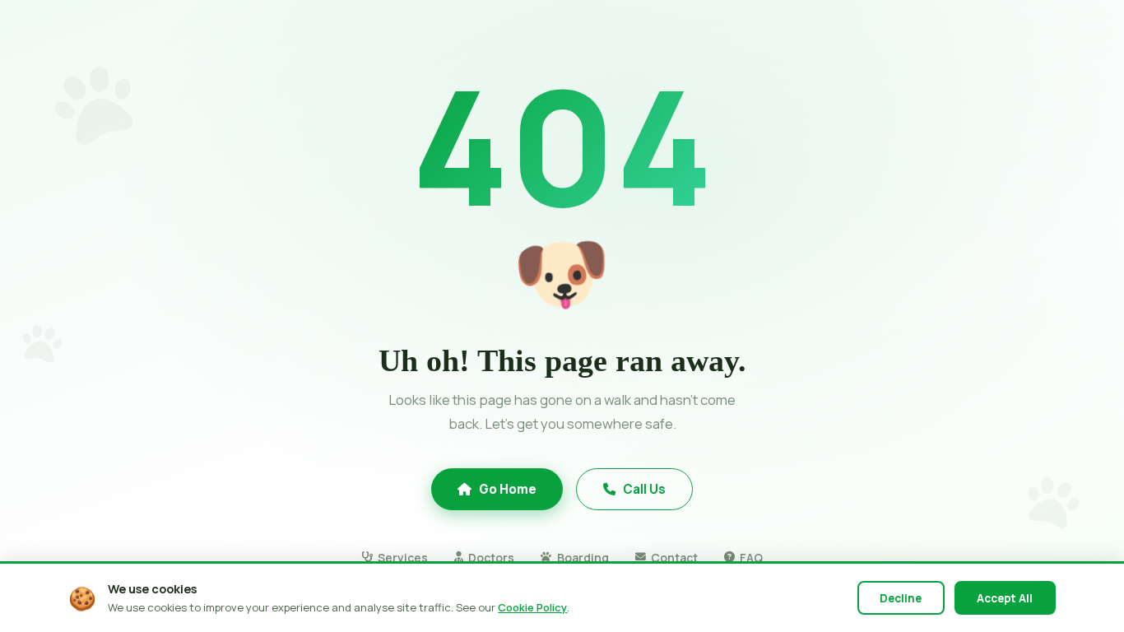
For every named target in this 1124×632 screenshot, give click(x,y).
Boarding (582, 557)
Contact (674, 557)
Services (403, 557)
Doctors (491, 557)
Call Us (644, 489)
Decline (901, 598)
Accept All (1005, 598)
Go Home (507, 489)
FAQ (751, 557)
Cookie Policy (532, 607)
